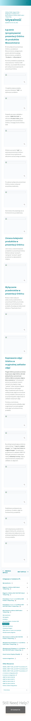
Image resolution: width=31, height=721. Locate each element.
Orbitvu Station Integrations (10, 685)
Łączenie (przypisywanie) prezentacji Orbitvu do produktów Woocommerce (14, 36)
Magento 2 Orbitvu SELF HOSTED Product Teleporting (14, 594)
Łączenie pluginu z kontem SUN (11, 621)
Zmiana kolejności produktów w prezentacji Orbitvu (14, 241)
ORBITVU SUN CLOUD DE (9, 683)
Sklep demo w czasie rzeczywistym (12, 630)
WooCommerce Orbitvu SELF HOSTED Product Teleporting (13, 637)
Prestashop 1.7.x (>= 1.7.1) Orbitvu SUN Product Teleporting (13, 599)
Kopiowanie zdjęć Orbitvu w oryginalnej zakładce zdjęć (15, 362)
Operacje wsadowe (8, 626)
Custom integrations (9, 658)
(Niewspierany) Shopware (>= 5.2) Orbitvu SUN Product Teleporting (14, 643)
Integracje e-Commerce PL (12, 14)
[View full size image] (15, 78)
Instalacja (5, 619)
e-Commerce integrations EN (10, 673)
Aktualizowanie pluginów (9, 632)
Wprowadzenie (7, 583)
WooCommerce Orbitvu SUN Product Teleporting (14, 16)
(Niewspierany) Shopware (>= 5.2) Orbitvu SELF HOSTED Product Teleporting (14, 649)
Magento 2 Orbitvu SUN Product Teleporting (11, 588)
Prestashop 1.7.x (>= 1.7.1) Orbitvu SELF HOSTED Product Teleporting (13, 605)
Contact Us (16, 710)
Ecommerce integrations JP (10, 675)
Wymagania (6, 617)
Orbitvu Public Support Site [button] (9, 2)
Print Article (7, 690)
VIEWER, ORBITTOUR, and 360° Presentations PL (15, 667)
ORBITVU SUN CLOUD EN (9, 677)
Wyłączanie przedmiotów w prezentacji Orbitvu (14, 290)
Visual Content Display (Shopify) (12, 654)
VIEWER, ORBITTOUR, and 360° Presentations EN (15, 669)
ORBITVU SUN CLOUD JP (9, 681)
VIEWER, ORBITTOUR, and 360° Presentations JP (15, 671)
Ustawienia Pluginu (7, 628)
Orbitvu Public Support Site (12, 12)
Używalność (13, 20)
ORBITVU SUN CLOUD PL (9, 679)
